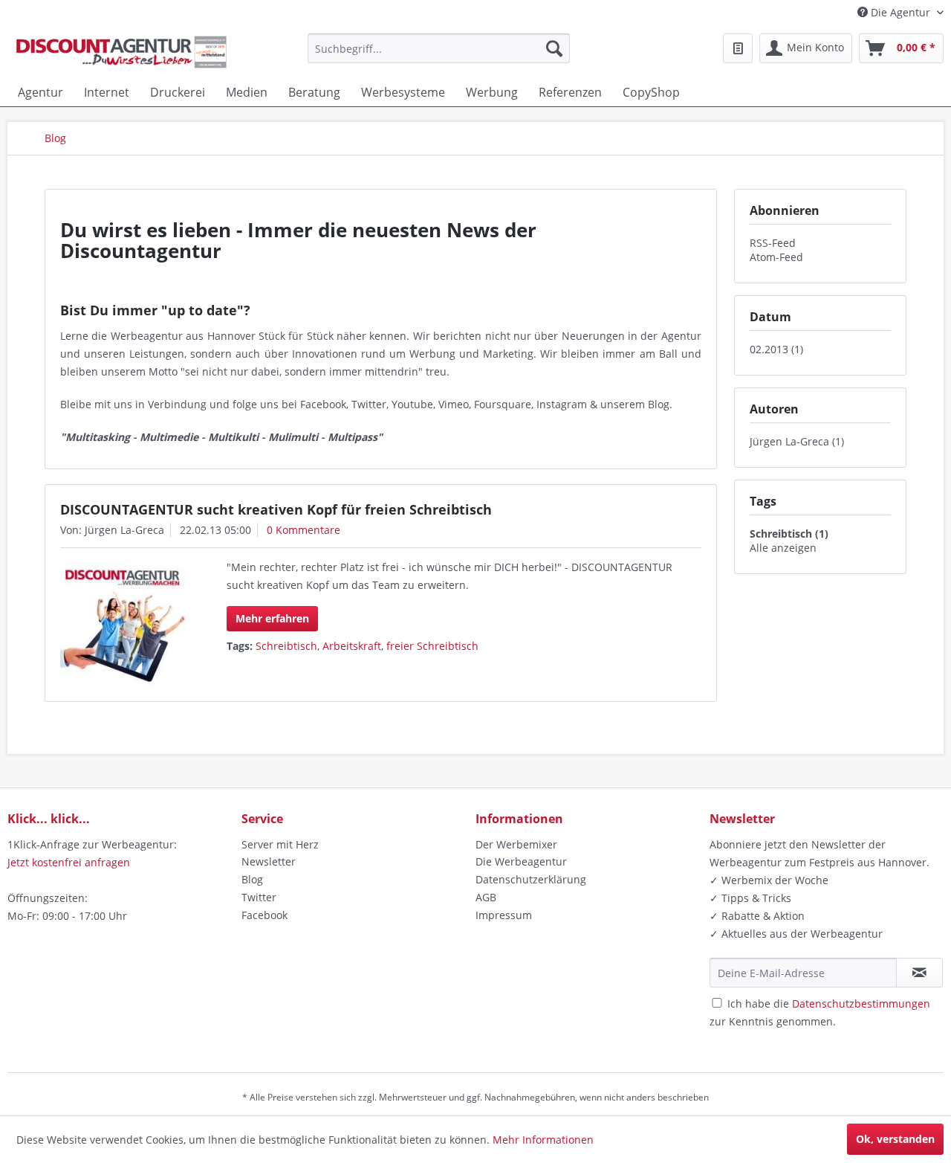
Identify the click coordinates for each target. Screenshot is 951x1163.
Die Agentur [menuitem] (900, 12)
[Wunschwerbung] (738, 48)
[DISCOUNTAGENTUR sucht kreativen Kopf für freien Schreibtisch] (124, 624)
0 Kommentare (303, 530)
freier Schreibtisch (432, 646)
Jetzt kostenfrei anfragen (68, 862)
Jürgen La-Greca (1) (797, 441)
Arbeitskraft (351, 646)
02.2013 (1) (776, 349)
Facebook (264, 915)
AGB (486, 897)
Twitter (258, 897)
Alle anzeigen (783, 548)
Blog (252, 879)
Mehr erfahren (272, 618)
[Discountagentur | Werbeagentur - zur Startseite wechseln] (121, 52)
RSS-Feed (773, 243)
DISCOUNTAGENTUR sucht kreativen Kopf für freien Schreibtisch (276, 509)
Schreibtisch (286, 646)
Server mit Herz (280, 844)
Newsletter (268, 861)
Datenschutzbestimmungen (861, 1003)
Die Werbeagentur (521, 861)
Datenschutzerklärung (531, 879)
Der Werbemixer (516, 844)
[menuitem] (439, 48)
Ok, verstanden (895, 1139)
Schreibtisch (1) (789, 533)
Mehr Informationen (543, 1140)
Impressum (504, 915)
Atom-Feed (776, 257)
